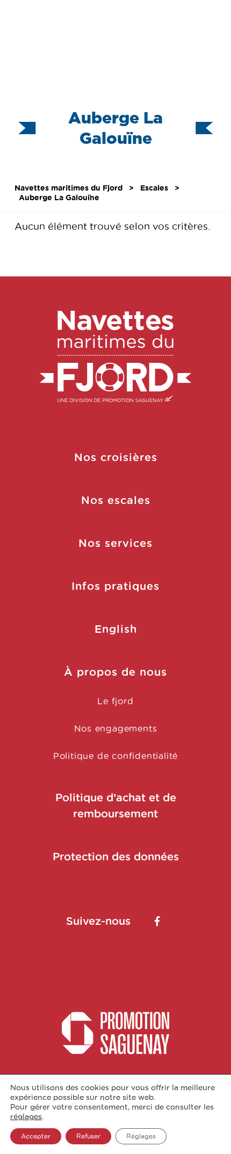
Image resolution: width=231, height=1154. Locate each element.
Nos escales (115, 500)
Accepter (35, 1136)
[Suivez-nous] (157, 921)
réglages (26, 1116)
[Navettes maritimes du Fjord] (115, 357)
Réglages (141, 1136)
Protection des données (116, 857)
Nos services (115, 543)
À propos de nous (115, 672)
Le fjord (115, 701)
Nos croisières (115, 457)
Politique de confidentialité (115, 756)
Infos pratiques (115, 586)
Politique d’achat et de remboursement (115, 806)
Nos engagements (115, 728)
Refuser (88, 1136)
